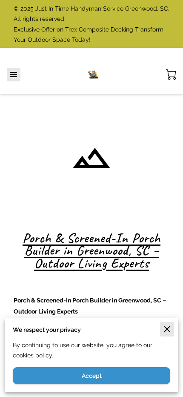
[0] (171, 74)
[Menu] (13, 74)
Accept (92, 375)
